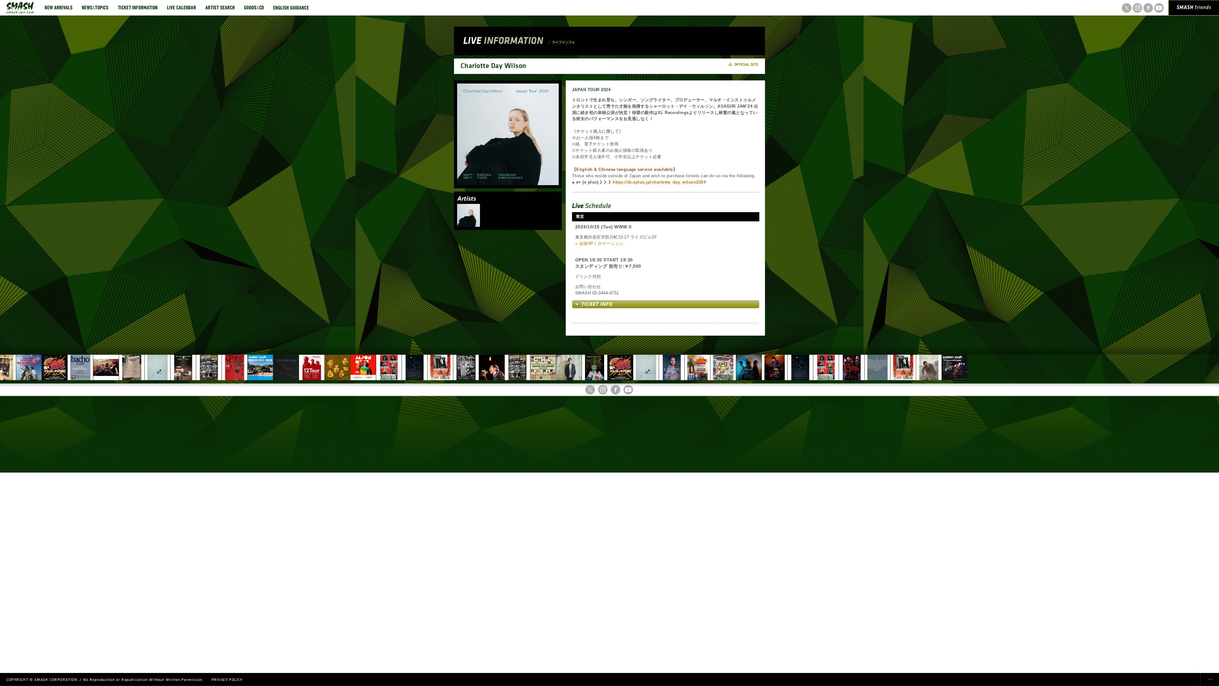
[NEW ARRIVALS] (58, 7)
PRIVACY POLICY (227, 679)
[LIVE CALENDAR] (181, 7)
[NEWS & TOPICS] (95, 7)
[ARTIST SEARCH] (220, 7)
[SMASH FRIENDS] (1194, 8)
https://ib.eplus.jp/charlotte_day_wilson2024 (659, 182)
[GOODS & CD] (254, 7)
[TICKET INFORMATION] (137, 7)
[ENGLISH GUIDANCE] (291, 7)
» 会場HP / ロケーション (599, 243)
